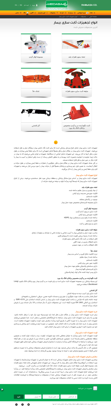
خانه (91, 13)
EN (21, 5)
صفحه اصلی (93, 16)
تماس (17, 13)
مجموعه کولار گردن (36, 56)
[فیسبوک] (23, 406)
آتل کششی (36, 125)
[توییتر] (29, 406)
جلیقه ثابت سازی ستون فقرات (76, 91)
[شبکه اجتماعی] (17, 406)
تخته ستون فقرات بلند (77, 56)
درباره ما (70, 13)
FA (16, 5)
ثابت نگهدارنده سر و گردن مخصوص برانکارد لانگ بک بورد (77, 126)
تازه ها (62, 13)
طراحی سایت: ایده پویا (58, 404)
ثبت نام (26, 5)
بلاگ (24, 13)
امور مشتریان (41, 13)
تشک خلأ (36, 91)
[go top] (106, 406)
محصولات (52, 13)
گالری (31, 13)
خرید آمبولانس (82, 13)
